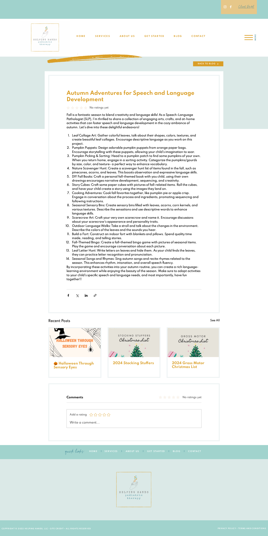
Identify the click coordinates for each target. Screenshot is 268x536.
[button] (102, 36)
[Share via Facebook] (68, 295)
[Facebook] (231, 7)
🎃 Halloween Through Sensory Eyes (74, 365)
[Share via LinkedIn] (86, 295)
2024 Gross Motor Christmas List (188, 365)
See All (215, 320)
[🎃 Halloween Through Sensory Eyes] (74, 342)
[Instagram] (225, 7)
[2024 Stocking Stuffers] (134, 342)
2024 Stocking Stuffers (133, 363)
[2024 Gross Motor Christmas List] (193, 342)
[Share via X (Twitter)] (77, 295)
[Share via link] (95, 295)
